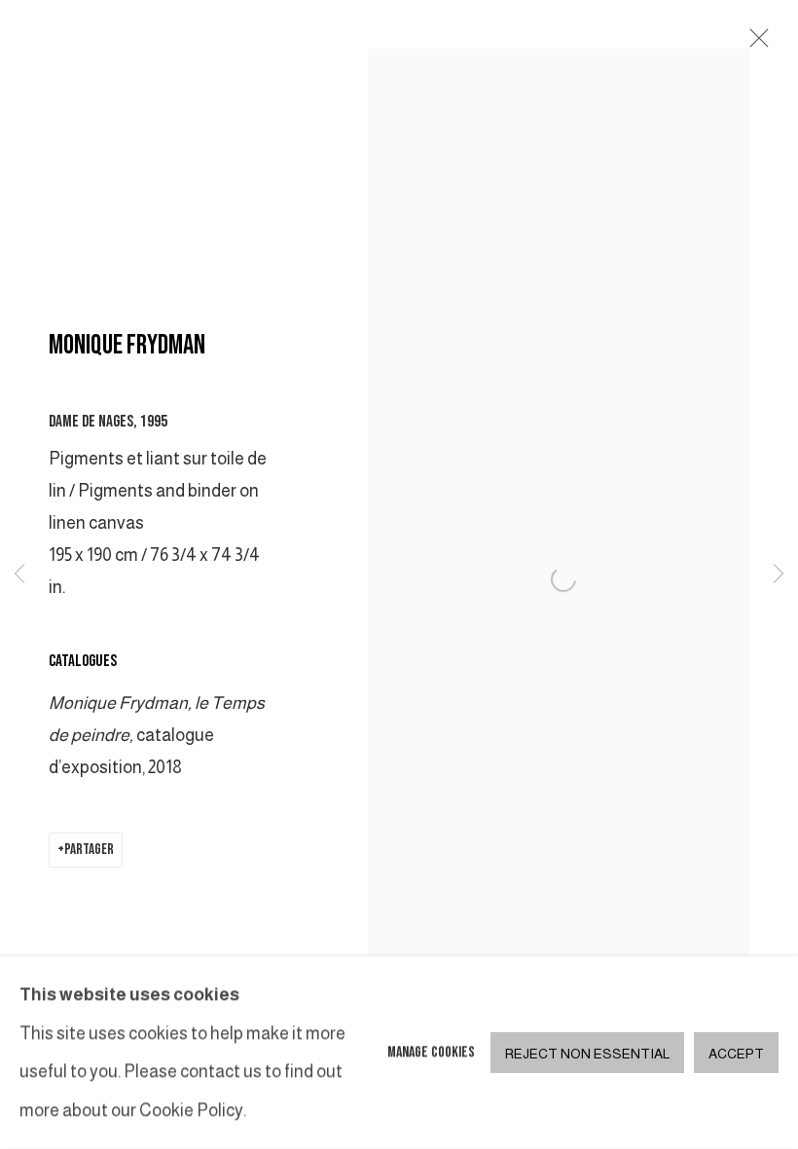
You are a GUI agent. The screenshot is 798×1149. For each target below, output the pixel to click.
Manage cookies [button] (431, 1052)
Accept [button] (736, 1053)
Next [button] (778, 574)
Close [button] (754, 43)
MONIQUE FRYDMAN (127, 345)
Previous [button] (19, 574)
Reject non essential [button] (587, 1053)
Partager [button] (89, 849)
